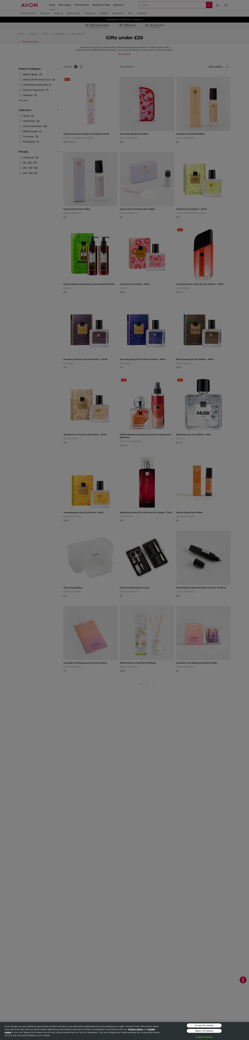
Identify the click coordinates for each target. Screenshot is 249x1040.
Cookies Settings (204, 1037)
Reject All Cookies (204, 1031)
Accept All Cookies (204, 1025)
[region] (124, 1031)
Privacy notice (135, 1029)
